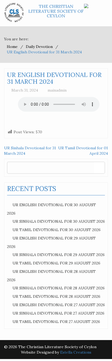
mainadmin (57, 90)
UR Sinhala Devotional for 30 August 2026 (59, 221)
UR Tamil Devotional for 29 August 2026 (56, 263)
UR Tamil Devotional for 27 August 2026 (56, 321)
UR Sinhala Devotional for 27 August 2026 (58, 313)
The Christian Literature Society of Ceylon (56, 11)
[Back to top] (96, 346)
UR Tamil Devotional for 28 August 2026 (56, 296)
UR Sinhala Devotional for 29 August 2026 (59, 254)
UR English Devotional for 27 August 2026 (59, 304)
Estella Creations (75, 352)
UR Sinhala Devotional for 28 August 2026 (59, 288)
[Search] (99, 168)
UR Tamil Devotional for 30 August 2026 (57, 229)
